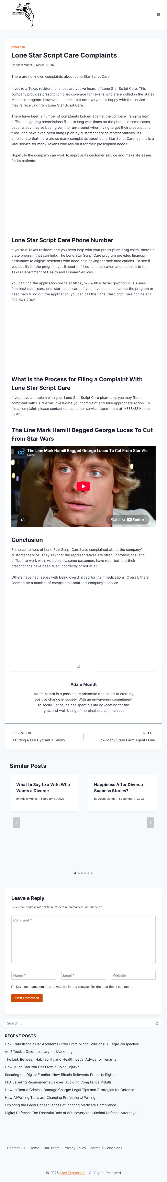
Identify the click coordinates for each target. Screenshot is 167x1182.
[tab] (75, 873)
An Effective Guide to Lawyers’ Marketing (39, 1052)
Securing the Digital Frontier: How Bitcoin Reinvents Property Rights (60, 1075)
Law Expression (73, 1173)
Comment (22, 920)
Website (119, 975)
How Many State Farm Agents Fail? (127, 736)
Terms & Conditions (106, 1148)
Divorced (18, 47)
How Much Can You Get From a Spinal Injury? (42, 1067)
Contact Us (16, 1148)
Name (19, 975)
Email (69, 975)
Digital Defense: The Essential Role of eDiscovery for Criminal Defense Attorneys (70, 1113)
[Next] (150, 822)
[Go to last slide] (16, 822)
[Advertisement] (83, 198)
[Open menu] (158, 14)
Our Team (51, 1148)
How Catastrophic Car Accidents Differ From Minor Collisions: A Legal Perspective (72, 1044)
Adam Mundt (23, 65)
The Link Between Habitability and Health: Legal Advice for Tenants (60, 1059)
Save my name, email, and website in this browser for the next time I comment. (74, 987)
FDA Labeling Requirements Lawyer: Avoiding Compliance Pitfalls (58, 1082)
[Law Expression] (25, 14)
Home (34, 1148)
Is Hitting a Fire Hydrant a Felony (38, 736)
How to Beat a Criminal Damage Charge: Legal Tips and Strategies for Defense (69, 1090)
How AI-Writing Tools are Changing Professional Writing (50, 1098)
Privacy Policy (75, 1148)
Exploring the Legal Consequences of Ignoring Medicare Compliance (60, 1105)
